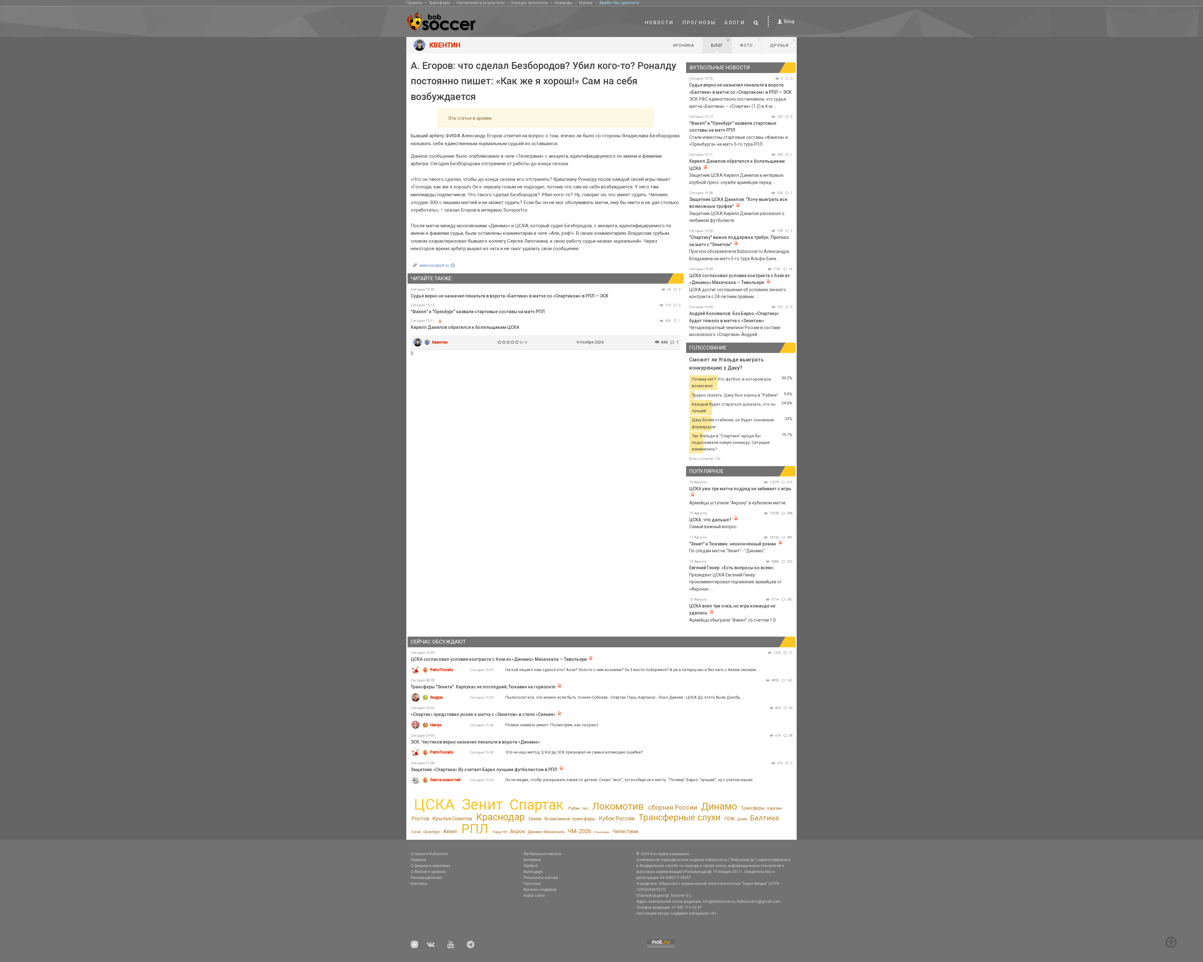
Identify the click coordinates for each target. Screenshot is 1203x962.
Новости (659, 22)
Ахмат (450, 831)
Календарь (533, 872)
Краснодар (500, 817)
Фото (750, 43)
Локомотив (618, 806)
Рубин (574, 808)
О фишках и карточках (430, 866)
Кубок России (617, 818)
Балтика (764, 818)
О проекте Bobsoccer (429, 854)
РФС (585, 808)
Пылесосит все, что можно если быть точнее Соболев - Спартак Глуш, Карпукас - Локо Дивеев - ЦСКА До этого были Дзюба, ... (624, 697)
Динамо (719, 806)
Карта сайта (534, 895)
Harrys (436, 725)
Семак (535, 818)
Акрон (517, 831)
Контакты (419, 883)
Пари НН (499, 832)
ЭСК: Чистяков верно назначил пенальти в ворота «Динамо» (475, 741)
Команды (563, 2)
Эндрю (436, 697)
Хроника (683, 45)
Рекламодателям (426, 877)
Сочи (416, 831)
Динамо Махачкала (546, 831)
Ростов (420, 818)
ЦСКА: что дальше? (710, 519)
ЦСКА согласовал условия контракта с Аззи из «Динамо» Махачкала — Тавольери (499, 659)
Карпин (774, 808)
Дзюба (742, 819)
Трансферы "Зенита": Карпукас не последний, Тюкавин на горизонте (483, 686)
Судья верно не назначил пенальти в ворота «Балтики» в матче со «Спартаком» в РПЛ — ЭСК (509, 295)
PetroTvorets (441, 669)
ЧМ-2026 (579, 831)
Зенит (482, 804)
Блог (720, 43)
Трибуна (530, 866)
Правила (414, 2)
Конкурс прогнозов (529, 2)
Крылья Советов (452, 819)
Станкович (602, 832)
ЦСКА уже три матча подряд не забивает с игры (740, 488)
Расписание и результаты (481, 2)
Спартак (536, 804)
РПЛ (474, 828)
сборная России (672, 807)
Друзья (782, 43)
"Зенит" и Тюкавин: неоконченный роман (732, 543)
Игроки (585, 2)
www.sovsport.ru (434, 265)
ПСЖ (729, 819)
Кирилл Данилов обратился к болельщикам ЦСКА (465, 327)
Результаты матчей (540, 877)
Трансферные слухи (679, 817)
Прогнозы (699, 22)
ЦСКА (434, 804)
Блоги (735, 22)
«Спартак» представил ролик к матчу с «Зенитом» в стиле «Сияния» (483, 714)
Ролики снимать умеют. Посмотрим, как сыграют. (552, 725)
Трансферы (439, 2)
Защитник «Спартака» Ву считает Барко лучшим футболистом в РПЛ (484, 769)
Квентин (440, 342)
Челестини (625, 831)
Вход (789, 21)
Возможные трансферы (570, 819)
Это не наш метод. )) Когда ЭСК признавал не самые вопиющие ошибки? (574, 752)
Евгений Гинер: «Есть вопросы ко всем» (731, 567)
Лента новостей (445, 779)
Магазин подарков (540, 889)
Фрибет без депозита (619, 2)
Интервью (532, 860)
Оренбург (431, 832)
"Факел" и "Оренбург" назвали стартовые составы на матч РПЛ (478, 311)
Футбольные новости (542, 854)
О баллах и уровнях (428, 872)
